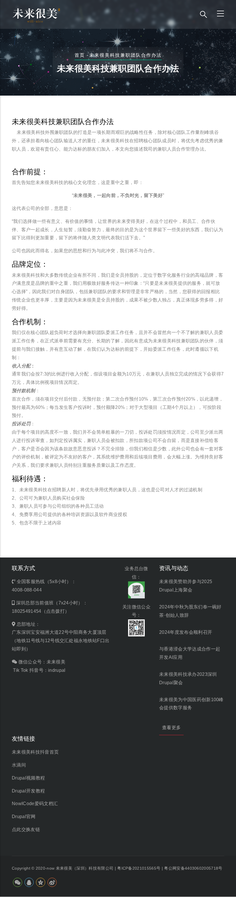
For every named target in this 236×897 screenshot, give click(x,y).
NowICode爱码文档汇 (35, 803)
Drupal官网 (24, 816)
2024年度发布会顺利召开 (185, 632)
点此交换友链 (26, 829)
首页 (79, 55)
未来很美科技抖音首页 (35, 752)
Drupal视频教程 (28, 777)
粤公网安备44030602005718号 (193, 868)
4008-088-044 (27, 589)
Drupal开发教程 (28, 790)
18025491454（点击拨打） (40, 611)
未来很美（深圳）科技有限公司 (84, 868)
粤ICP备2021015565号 (138, 868)
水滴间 (19, 765)
